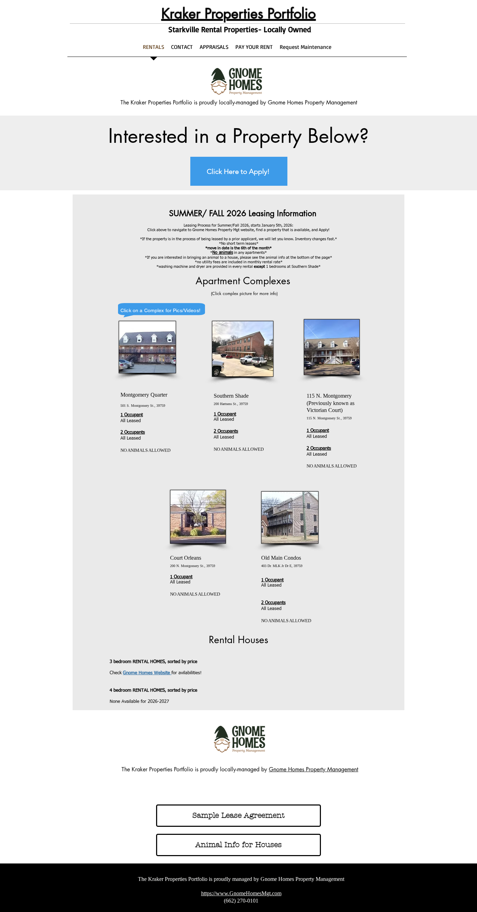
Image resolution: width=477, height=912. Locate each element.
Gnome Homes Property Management (313, 769)
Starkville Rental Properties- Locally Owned (239, 29)
